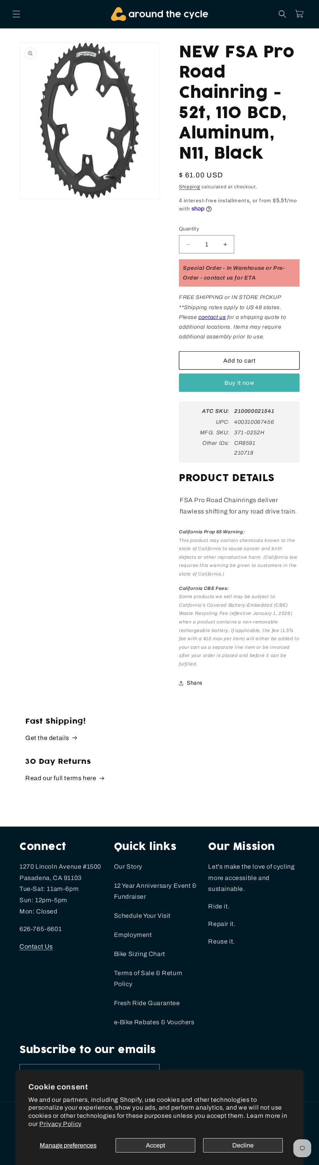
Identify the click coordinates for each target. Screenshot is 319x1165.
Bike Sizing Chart (139, 954)
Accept (155, 1145)
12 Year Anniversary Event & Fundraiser (155, 891)
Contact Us (36, 946)
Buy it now (239, 383)
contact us (212, 317)
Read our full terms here (60, 778)
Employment (133, 934)
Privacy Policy (60, 1124)
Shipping (189, 186)
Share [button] (195, 683)
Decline (243, 1145)
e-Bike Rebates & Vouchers (154, 1022)
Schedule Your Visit (142, 915)
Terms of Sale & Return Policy (148, 979)
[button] (16, 14)
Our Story (128, 866)
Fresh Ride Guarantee (147, 1003)
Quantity (189, 229)
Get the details (47, 738)
